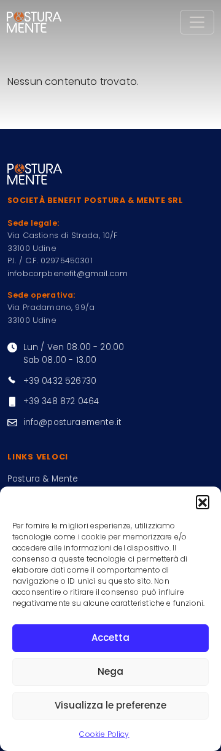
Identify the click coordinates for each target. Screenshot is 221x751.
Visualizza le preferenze (110, 705)
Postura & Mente (42, 479)
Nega (110, 671)
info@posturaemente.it (72, 422)
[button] (202, 502)
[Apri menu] (197, 22)
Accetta (110, 637)
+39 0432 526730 (59, 381)
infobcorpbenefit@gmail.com (67, 273)
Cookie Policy (104, 734)
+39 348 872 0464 (61, 401)
